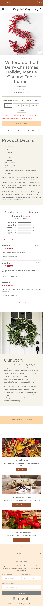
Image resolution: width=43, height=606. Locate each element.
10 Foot (16, 105)
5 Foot (8, 105)
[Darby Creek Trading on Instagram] (14, 598)
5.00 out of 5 (27, 216)
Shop (21, 546)
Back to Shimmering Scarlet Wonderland (23, 420)
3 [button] (21, 57)
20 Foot (34, 105)
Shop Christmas (21, 540)
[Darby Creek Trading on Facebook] (18, 598)
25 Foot (21, 110)
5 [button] (25, 57)
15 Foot (25, 105)
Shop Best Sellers (21, 505)
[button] (18, 93)
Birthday (26, 575)
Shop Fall (21, 470)
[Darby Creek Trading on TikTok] (27, 598)
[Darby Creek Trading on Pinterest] (23, 598)
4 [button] (23, 57)
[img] (6, 245)
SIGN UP (21, 593)
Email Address (8, 583)
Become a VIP (21, 561)
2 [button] (20, 57)
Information (21, 553)
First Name (7, 575)
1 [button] (18, 57)
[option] (21, 34)
